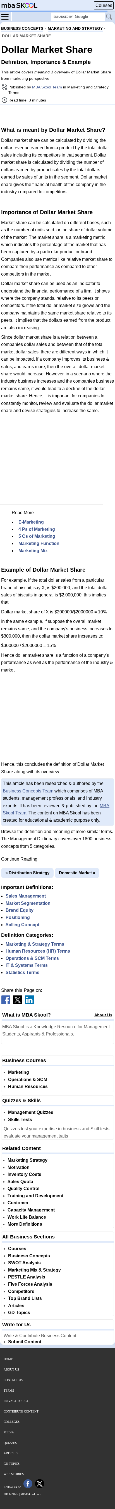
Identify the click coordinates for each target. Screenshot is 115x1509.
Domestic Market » (77, 872)
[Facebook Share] (5, 1002)
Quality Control (23, 1188)
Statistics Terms (22, 972)
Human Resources (28, 1086)
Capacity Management (31, 1210)
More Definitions (25, 1224)
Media (9, 1432)
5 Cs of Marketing (36, 536)
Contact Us (13, 1380)
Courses (103, 5)
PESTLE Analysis (26, 1277)
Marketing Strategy (27, 1160)
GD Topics (19, 1312)
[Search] (109, 17)
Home (8, 1359)
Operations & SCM (27, 1079)
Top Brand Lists (25, 1298)
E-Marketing (31, 522)
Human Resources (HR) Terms (38, 951)
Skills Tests (20, 1119)
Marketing (18, 1072)
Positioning (18, 917)
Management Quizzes (30, 1112)
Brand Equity (19, 910)
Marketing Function (38, 543)
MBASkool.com (30, 1494)
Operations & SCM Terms (32, 958)
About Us (103, 1015)
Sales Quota (20, 1181)
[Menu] (6, 16)
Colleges (12, 1421)
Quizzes (10, 1442)
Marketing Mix (33, 550)
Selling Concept (22, 924)
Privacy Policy (16, 1401)
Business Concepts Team (28, 791)
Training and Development (35, 1195)
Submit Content (24, 1341)
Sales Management (26, 896)
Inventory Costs (24, 1174)
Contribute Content (21, 1411)
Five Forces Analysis (30, 1284)
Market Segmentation (28, 903)
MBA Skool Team (47, 87)
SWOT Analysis (24, 1262)
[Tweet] (17, 1002)
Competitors (21, 1291)
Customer (18, 1202)
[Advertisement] (57, 115)
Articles (16, 1305)
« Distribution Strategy (27, 872)
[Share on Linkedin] (29, 1002)
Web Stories (14, 1474)
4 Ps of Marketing (36, 529)
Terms (9, 1390)
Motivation (19, 1167)
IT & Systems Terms (27, 965)
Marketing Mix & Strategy (34, 1270)
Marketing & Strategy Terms (35, 944)
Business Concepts (29, 1255)
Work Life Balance (27, 1217)
